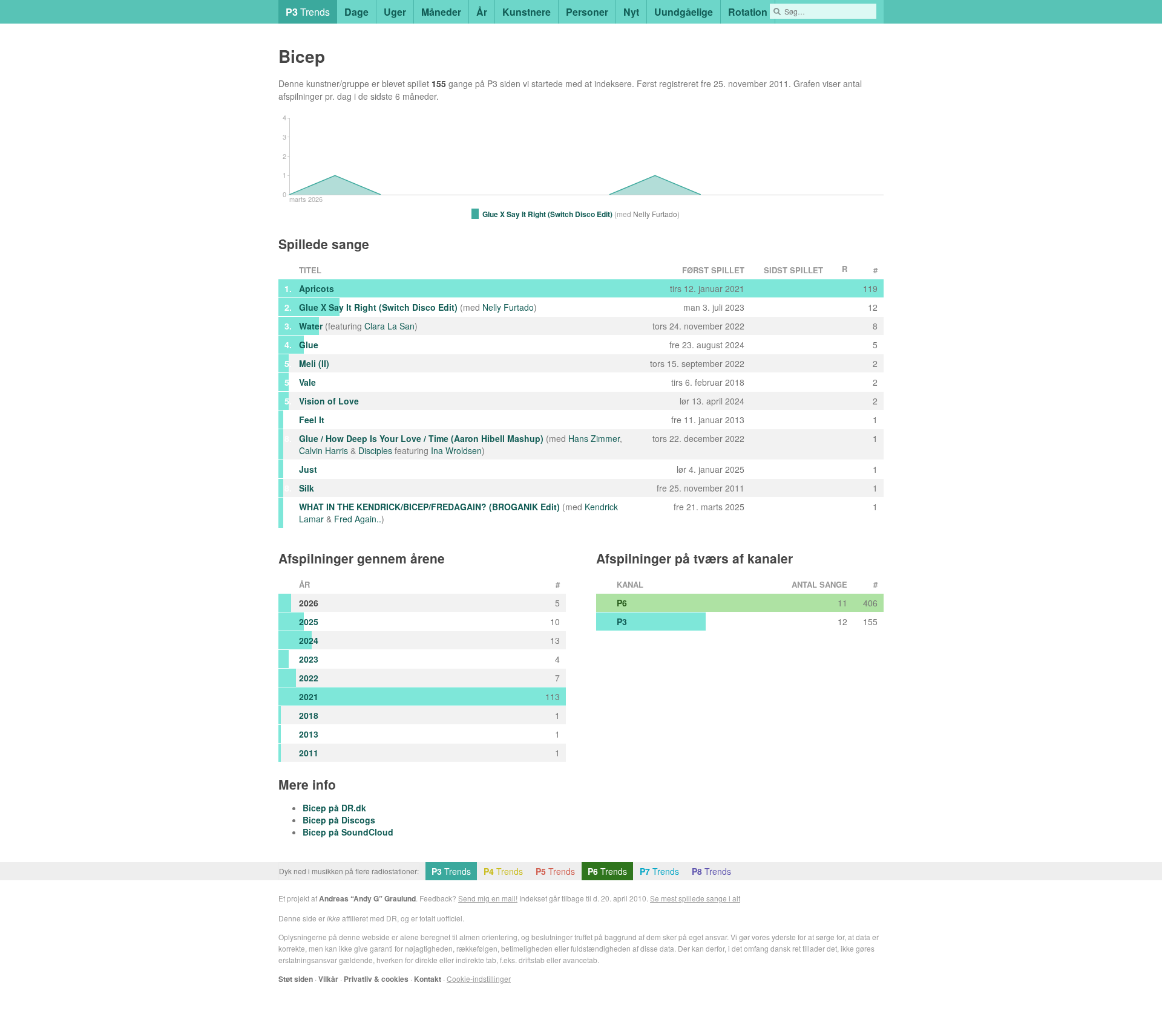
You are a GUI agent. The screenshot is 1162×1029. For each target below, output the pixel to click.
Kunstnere (526, 12)
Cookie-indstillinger (479, 978)
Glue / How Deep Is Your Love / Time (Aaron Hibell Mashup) (421, 438)
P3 (622, 621)
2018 (308, 715)
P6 (622, 603)
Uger (395, 12)
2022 (308, 678)
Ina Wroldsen (456, 450)
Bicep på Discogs (339, 820)
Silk (306, 488)
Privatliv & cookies (376, 978)
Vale (307, 382)
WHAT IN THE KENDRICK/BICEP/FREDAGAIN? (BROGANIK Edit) (429, 507)
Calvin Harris (323, 450)
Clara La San (389, 326)
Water (311, 326)
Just (308, 469)
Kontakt (427, 978)
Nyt (631, 12)
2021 (308, 696)
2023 (308, 659)
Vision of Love (329, 401)
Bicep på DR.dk (334, 808)
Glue (308, 345)
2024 (308, 640)
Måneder (441, 12)
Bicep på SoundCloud (348, 832)
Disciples (375, 450)
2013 (308, 734)
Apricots (316, 288)
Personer (587, 12)
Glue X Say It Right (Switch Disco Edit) (378, 307)
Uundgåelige (683, 12)
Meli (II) (314, 363)
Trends (308, 12)
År (481, 12)
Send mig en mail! (487, 898)
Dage (356, 12)
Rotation (747, 12)
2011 (308, 753)
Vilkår (328, 978)
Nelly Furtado (508, 307)
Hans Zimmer (594, 438)
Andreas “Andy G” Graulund (367, 898)
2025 (308, 621)
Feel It (311, 420)
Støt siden (295, 978)
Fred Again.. (357, 519)
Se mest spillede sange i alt (695, 898)
